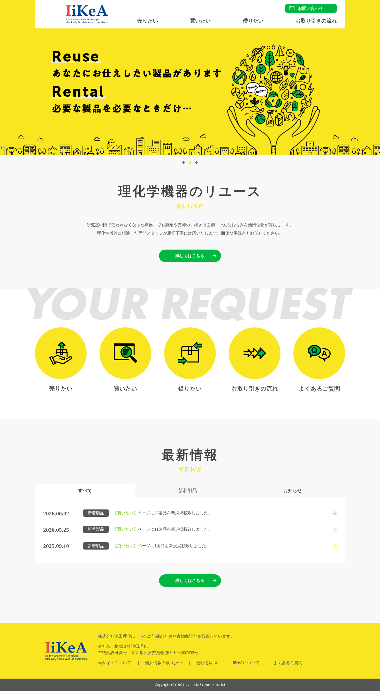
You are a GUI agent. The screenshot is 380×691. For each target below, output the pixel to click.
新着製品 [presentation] (187, 490)
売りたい (147, 21)
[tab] (85, 490)
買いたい (200, 21)
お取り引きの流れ (316, 21)
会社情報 (204, 662)
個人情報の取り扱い (163, 662)
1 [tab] (184, 162)
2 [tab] (190, 162)
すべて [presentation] (85, 490)
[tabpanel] (190, 92)
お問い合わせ (310, 8)
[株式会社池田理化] (87, 28)
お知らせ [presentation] (292, 490)
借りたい (253, 21)
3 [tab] (196, 162)
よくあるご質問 (319, 388)
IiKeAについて (246, 662)
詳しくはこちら (190, 255)
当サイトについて (114, 662)
